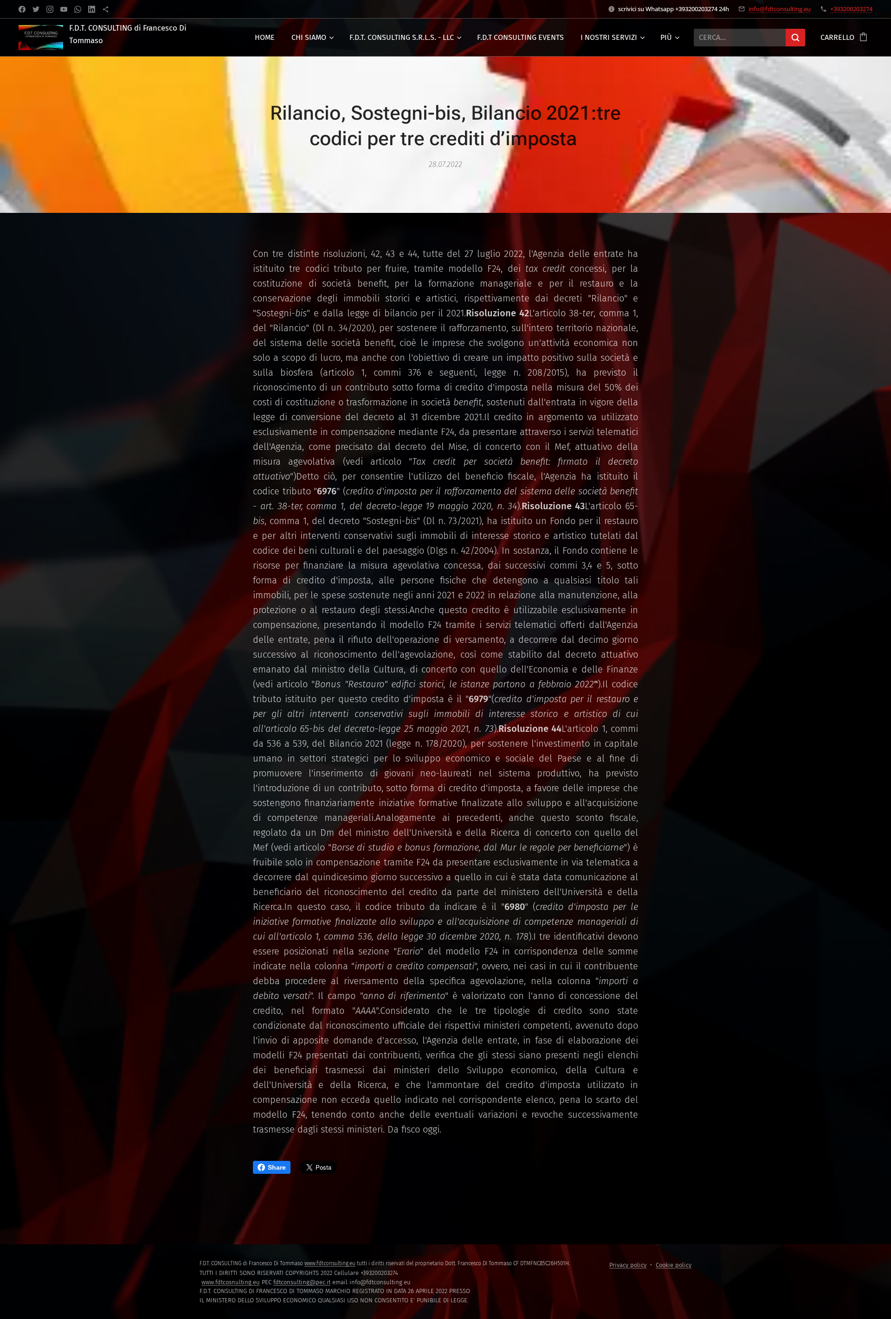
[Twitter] (36, 9)
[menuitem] (264, 38)
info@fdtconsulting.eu (780, 9)
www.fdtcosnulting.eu (230, 1282)
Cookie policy (673, 1264)
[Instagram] (50, 9)
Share (277, 1167)
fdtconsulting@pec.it (301, 1282)
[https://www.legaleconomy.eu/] (105, 9)
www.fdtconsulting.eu (329, 1263)
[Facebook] (22, 9)
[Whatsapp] (78, 9)
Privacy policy (627, 1264)
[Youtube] (64, 9)
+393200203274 (851, 9)
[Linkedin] (91, 9)
